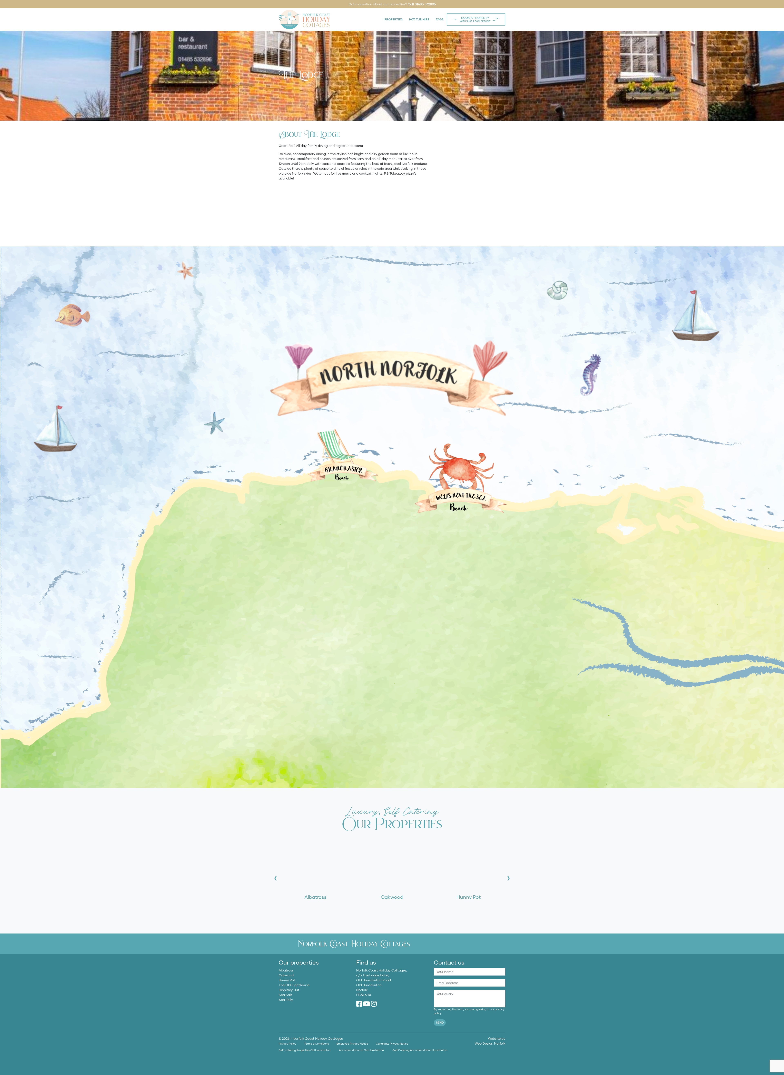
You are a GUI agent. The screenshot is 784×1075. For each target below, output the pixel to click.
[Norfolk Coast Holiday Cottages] (304, 19)
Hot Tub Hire (419, 19)
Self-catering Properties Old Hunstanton (304, 1050)
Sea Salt (285, 995)
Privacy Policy (287, 1043)
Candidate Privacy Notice (392, 1043)
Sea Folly (286, 1000)
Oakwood (286, 975)
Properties (393, 19)
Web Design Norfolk (490, 1043)
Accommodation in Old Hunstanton (361, 1050)
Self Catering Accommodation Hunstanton (419, 1050)
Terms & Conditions (316, 1043)
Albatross (286, 970)
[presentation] (275, 878)
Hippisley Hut (289, 990)
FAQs (439, 19)
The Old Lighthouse (294, 985)
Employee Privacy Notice (352, 1043)
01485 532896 (425, 4)
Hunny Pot (287, 980)
